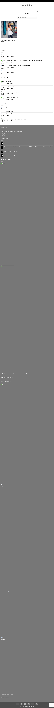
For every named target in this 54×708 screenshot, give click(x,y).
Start (11, 11)
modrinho (27, 5)
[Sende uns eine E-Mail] (4, 134)
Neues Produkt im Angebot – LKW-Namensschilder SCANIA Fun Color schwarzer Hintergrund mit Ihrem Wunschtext (28, 147)
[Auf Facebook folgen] (2, 134)
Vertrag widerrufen (5, 697)
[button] (2, 5)
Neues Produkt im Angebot (10, 151)
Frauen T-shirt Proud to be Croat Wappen (8, 41)
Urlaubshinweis (8, 143)
